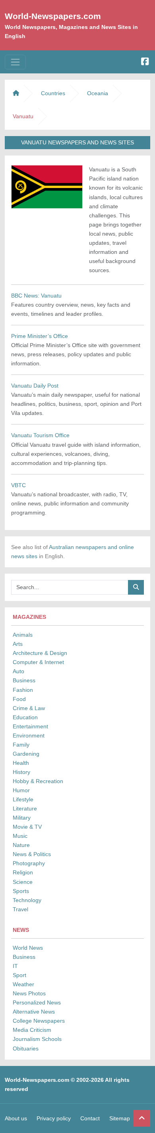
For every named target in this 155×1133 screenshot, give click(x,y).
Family (21, 744)
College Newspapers (39, 1021)
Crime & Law (29, 708)
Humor (21, 790)
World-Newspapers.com (53, 16)
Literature (25, 808)
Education (25, 717)
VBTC (18, 485)
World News (28, 948)
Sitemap (119, 1118)
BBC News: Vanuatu (36, 295)
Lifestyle (23, 799)
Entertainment (30, 726)
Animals (23, 635)
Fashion (23, 690)
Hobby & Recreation (38, 781)
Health (21, 763)
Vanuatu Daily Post (34, 385)
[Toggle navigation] (15, 62)
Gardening (26, 754)
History (21, 772)
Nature (21, 845)
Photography (29, 863)
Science (23, 882)
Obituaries (26, 1048)
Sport (19, 975)
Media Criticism (32, 1030)
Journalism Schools (37, 1039)
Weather (23, 984)
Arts (18, 644)
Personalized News (37, 1002)
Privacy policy (54, 1118)
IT (15, 966)
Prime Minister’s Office (39, 336)
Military (22, 817)
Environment (29, 735)
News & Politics (32, 854)
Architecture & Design (40, 653)
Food (19, 699)
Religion (23, 872)
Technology (27, 900)
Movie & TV (27, 827)
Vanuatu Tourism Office (40, 435)
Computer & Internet (38, 662)
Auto (18, 671)
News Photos (29, 993)
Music (20, 836)
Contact (90, 1118)
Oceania (97, 93)
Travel (20, 909)
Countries (53, 93)
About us (16, 1118)
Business (24, 680)
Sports (21, 891)
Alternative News (34, 1011)
